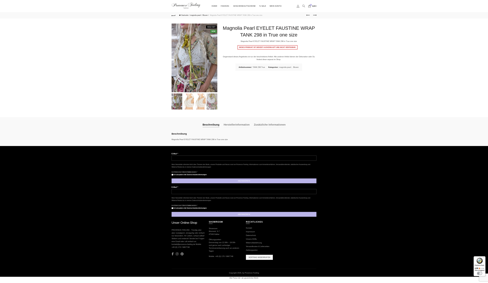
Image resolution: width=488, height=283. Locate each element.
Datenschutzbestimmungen (201, 167)
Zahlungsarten (252, 250)
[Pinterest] (182, 254)
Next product (314, 15)
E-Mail (175, 154)
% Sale (262, 6)
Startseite (184, 15)
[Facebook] (173, 254)
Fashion (225, 6)
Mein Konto (276, 6)
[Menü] (483, 257)
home (214, 6)
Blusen (205, 15)
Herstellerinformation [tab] (237, 124)
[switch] (479, 273)
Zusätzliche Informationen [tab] (270, 124)
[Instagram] (177, 254)
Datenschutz (251, 235)
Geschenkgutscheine (244, 6)
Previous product (308, 15)
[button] (214, 59)
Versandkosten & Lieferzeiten (257, 246)
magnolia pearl (195, 15)
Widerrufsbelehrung (254, 243)
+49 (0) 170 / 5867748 (181, 247)
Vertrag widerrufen (259, 257)
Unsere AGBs (251, 239)
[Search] (304, 6)
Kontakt (249, 228)
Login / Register (298, 6)
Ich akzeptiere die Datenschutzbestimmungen (190, 175)
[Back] (173, 15)
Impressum (250, 232)
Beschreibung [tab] (211, 124)
